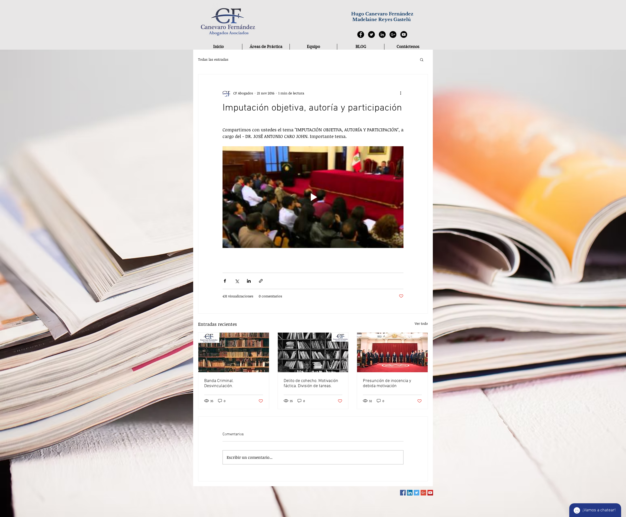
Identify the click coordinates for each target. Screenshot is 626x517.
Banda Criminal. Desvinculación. (219, 383)
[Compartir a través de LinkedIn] (248, 281)
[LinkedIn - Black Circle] (382, 34)
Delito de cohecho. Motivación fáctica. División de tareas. (311, 383)
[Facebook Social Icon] (403, 492)
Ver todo (421, 323)
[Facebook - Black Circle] (360, 34)
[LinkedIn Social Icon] (410, 492)
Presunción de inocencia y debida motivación (387, 383)
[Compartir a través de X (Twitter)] (237, 281)
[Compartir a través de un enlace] (260, 281)
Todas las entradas (213, 59)
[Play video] (313, 197)
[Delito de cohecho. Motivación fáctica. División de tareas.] (313, 352)
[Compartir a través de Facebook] (225, 281)
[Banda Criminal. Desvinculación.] (233, 352)
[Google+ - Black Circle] (393, 34)
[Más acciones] (400, 93)
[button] (421, 59)
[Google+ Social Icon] (423, 492)
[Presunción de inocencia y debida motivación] (392, 352)
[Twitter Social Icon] (416, 492)
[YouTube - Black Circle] (403, 34)
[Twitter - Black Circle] (371, 34)
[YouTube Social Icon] (430, 492)
